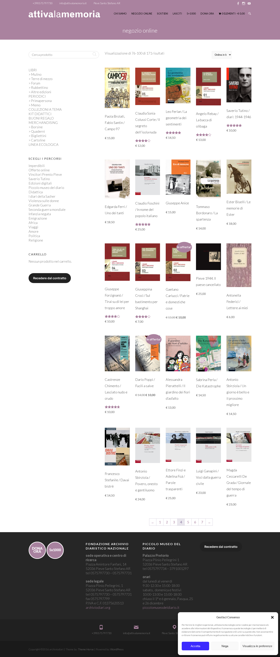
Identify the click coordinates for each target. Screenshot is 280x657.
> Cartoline (37, 140)
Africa (33, 223)
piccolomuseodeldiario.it (161, 607)
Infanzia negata (40, 214)
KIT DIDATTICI (40, 114)
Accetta (195, 646)
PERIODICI (37, 96)
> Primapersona (40, 101)
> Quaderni (37, 131)
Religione (36, 240)
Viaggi (33, 227)
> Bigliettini (37, 136)
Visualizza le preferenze (257, 646)
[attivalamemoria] (64, 14)
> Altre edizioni (40, 92)
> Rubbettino (38, 87)
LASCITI (177, 13)
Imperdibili (37, 166)
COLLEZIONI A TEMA (45, 109)
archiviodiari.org (98, 607)
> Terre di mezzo (41, 79)
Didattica (36, 192)
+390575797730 (43, 3)
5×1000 (191, 13)
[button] (272, 617)
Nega (225, 646)
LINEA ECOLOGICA (43, 144)
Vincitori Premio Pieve (45, 174)
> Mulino (35, 74)
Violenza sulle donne (44, 201)
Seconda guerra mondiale (47, 209)
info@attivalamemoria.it (73, 3)
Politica (34, 236)
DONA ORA (207, 13)
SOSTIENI (162, 13)
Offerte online (39, 170)
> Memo (35, 105)
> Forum (34, 83)
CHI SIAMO (120, 13)
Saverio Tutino (39, 179)
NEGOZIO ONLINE (141, 13)
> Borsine (36, 127)
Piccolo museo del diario (46, 187)
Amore (33, 231)
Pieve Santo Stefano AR (107, 3)
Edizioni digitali (40, 183)
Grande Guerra (40, 205)
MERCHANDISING (43, 122)
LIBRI (33, 70)
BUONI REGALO (41, 118)
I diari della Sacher (42, 196)
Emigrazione (38, 218)
